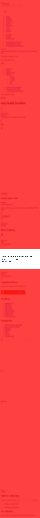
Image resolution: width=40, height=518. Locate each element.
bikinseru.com (6, 262)
